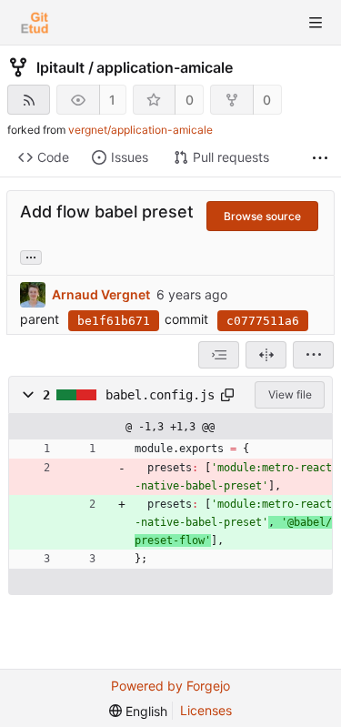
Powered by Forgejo (170, 685)
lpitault (60, 67)
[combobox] (218, 355)
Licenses (206, 710)
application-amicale (164, 67)
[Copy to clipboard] (227, 395)
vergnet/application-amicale (140, 129)
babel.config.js (160, 395)
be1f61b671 (113, 321)
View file (290, 394)
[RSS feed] (28, 100)
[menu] (313, 355)
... (30, 255)
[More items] (320, 158)
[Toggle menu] (315, 22)
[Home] (34, 22)
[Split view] (266, 355)
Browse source (262, 216)
